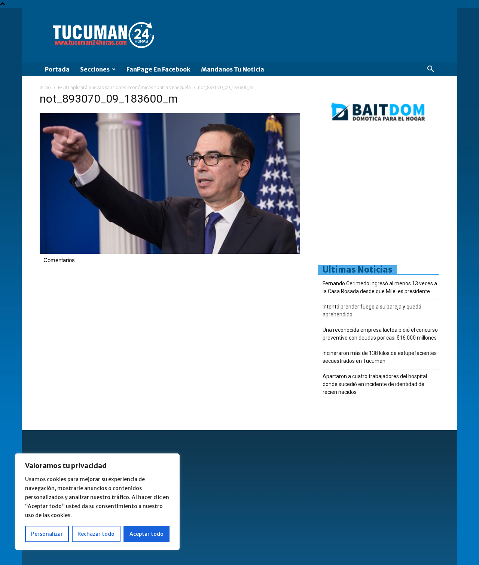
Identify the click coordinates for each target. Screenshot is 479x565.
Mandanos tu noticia (232, 69)
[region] (97, 501)
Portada (57, 69)
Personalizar (47, 534)
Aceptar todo (146, 534)
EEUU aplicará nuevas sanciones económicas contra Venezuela (124, 87)
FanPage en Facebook (158, 69)
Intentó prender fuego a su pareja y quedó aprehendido (372, 311)
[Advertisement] (398, 196)
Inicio (45, 87)
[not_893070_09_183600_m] (170, 252)
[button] (430, 69)
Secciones (95, 69)
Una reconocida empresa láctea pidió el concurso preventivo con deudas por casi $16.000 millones (380, 334)
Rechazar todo (96, 534)
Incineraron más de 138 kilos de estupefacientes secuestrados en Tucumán (380, 357)
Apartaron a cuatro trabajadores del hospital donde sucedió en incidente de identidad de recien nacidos (375, 384)
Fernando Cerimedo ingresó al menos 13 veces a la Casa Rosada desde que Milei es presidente (380, 287)
